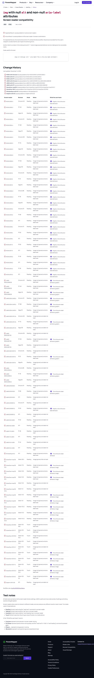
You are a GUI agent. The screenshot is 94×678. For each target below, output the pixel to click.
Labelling (28, 7)
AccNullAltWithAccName (18, 588)
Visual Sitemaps (67, 650)
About (49, 650)
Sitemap (50, 655)
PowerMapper (10, 2)
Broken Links (66, 644)
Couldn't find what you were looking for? (13, 655)
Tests (11, 7)
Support (50, 647)
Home (6, 7)
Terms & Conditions (53, 662)
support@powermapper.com (86, 644)
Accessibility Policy (53, 660)
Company (49, 2)
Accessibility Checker (69, 642)
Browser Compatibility (69, 647)
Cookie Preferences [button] (53, 668)
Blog (49, 653)
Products (23, 2)
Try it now (87, 2)
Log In (77, 2)
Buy (30, 2)
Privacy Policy (52, 665)
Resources (39, 2)
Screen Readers (19, 7)
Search (27, 658)
